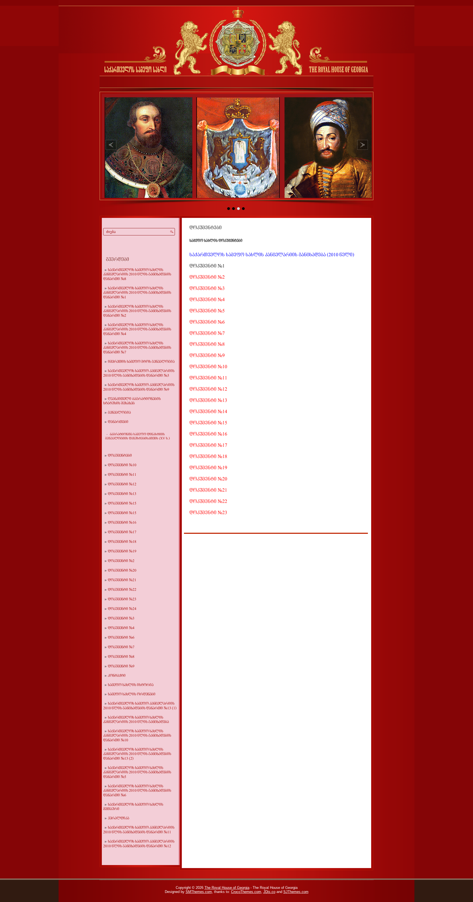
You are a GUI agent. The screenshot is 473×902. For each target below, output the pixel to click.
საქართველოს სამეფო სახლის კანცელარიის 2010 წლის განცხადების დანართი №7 (137, 348)
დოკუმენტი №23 (122, 599)
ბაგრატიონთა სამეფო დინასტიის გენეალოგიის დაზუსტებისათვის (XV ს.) (137, 436)
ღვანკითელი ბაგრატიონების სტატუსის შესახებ (132, 401)
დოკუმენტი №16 (122, 523)
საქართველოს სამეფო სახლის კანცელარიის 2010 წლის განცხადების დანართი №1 (137, 292)
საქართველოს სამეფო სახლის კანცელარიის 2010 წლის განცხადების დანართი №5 (137, 772)
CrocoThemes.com (246, 892)
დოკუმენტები (120, 456)
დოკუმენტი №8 (121, 657)
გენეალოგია (119, 413)
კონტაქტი (117, 676)
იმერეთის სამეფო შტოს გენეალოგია (141, 362)
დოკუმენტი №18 (122, 542)
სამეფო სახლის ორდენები (131, 694)
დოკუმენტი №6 (121, 638)
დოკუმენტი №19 (122, 551)
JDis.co (269, 892)
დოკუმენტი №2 (121, 561)
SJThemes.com (295, 892)
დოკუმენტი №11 (122, 475)
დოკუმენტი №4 (121, 628)
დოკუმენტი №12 (122, 484)
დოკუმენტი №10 (122, 465)
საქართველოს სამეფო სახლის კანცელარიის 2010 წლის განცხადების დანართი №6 (137, 790)
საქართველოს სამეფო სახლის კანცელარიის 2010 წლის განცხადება (136, 720)
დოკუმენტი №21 (122, 580)
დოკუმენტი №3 (121, 618)
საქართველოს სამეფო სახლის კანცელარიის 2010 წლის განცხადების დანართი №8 (137, 274)
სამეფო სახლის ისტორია (131, 685)
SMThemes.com (199, 892)
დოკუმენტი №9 (121, 666)
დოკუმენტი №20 (122, 571)
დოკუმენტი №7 (121, 647)
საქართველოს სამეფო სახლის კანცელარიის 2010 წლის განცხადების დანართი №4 (137, 329)
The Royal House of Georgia (226, 888)
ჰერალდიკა (118, 818)
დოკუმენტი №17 (122, 532)
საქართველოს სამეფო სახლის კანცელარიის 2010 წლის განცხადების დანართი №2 (137, 311)
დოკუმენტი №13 (122, 494)
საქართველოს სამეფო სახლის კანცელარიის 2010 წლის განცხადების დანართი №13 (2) (137, 754)
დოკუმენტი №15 (122, 504)
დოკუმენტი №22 (122, 590)
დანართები (118, 422)
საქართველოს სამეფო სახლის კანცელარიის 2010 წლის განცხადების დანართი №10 (137, 735)
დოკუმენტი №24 (122, 609)
